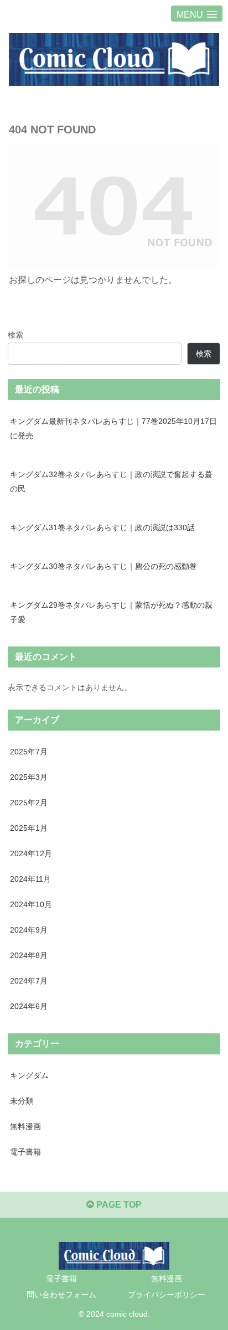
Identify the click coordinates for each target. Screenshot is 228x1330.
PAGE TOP (118, 1204)
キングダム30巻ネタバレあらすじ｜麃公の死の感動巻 (103, 566)
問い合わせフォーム (61, 1294)
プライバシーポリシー (166, 1294)
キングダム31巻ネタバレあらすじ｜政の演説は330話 (102, 527)
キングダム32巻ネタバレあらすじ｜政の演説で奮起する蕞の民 (111, 481)
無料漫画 (166, 1278)
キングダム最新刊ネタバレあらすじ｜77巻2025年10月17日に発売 (113, 428)
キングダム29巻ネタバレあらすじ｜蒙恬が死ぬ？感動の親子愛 (111, 612)
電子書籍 (61, 1278)
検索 (15, 334)
